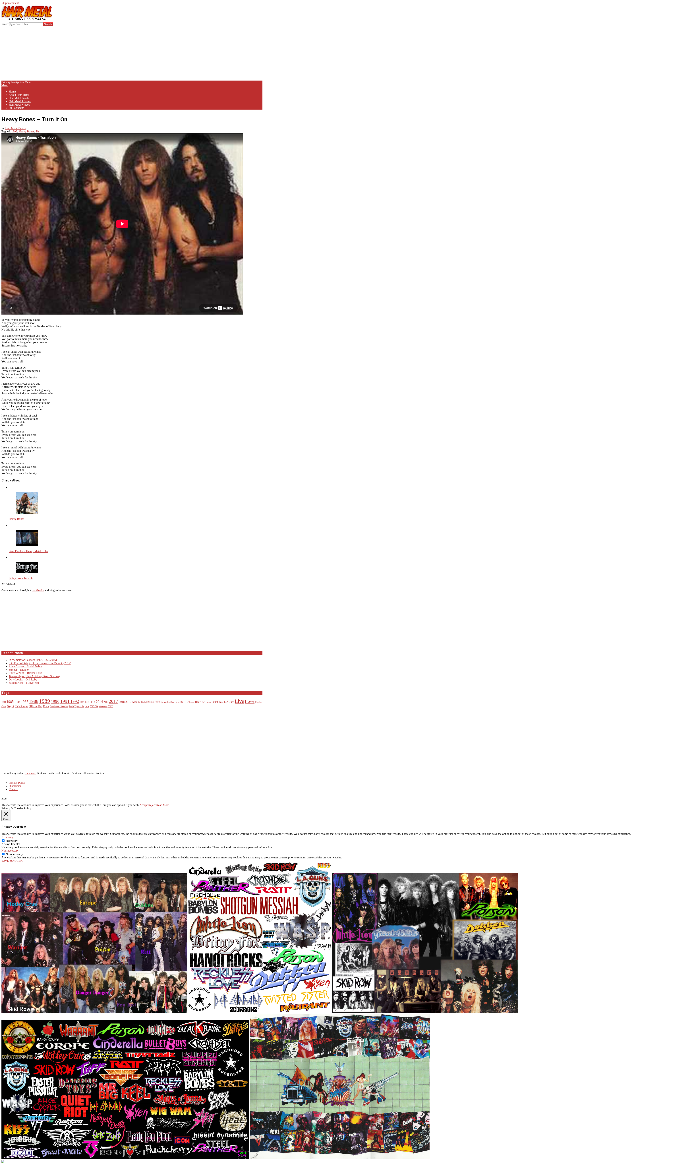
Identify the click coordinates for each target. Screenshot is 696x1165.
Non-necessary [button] (9, 850)
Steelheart (55, 706)
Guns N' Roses (187, 702)
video (94, 706)
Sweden (64, 706)
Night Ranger (21, 706)
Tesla (71, 706)
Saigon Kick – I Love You (24, 682)
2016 (106, 702)
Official (33, 706)
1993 (82, 702)
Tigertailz (79, 706)
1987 (24, 701)
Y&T (110, 706)
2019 (128, 701)
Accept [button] (143, 805)
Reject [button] (152, 805)
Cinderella (164, 702)
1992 (14, 131)
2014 (99, 701)
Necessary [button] (7, 837)
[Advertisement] (132, 53)
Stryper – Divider (19, 669)
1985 (10, 701)
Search (5, 24)
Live (239, 701)
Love (249, 701)
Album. (136, 701)
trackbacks (38, 590)
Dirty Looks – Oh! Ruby (23, 679)
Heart (198, 701)
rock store (30, 773)
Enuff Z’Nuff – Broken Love (25, 672)
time (87, 706)
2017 (113, 701)
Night (10, 706)
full (179, 702)
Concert (173, 702)
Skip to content (10, 3)
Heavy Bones (26, 131)
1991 (65, 701)
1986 (17, 701)
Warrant (103, 706)
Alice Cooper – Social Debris (25, 666)
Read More (162, 805)
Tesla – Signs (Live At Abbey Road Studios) (34, 676)
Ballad (144, 702)
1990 (55, 701)
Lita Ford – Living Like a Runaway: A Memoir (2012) (40, 663)
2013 (92, 702)
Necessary (12, 840)
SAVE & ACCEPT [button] (12, 860)
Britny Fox (153, 702)
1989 (44, 701)
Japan (215, 701)
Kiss (221, 702)
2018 (122, 701)
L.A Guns (229, 702)
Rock (46, 706)
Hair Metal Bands (15, 128)
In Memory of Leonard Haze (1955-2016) (33, 659)
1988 (33, 701)
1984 (3, 702)
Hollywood (206, 702)
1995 (87, 702)
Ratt (40, 706)
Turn (38, 131)
